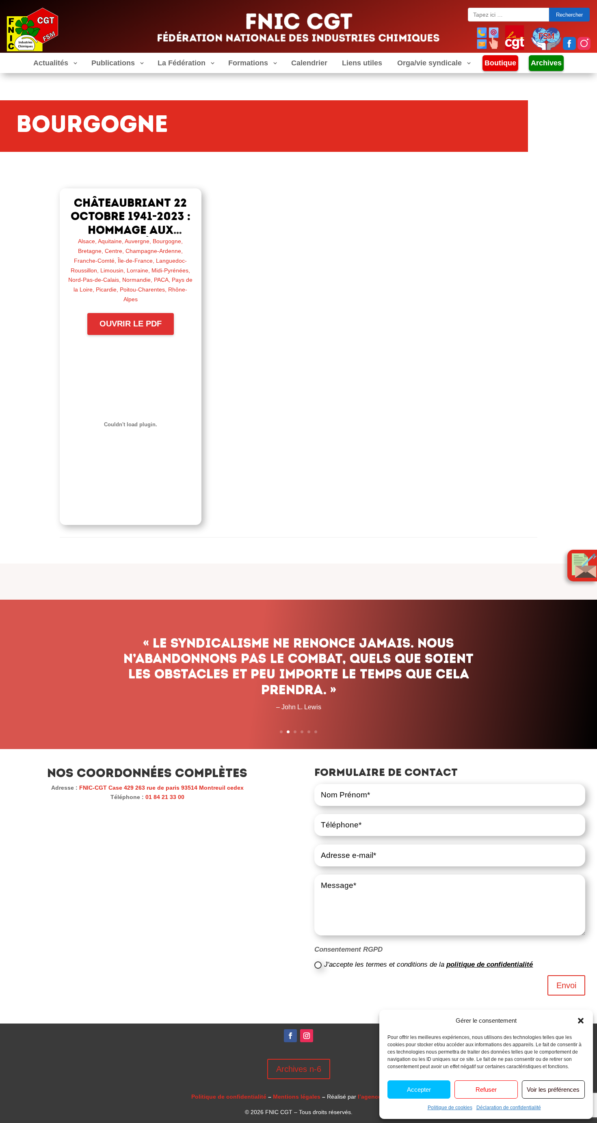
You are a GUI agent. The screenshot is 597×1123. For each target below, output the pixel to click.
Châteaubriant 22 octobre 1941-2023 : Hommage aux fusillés (130, 223)
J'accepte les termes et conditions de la (428, 964)
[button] (581, 1021)
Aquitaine (110, 241)
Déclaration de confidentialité (508, 1107)
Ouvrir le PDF (131, 323)
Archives (546, 63)
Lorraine (137, 270)
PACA (161, 279)
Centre (113, 251)
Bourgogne (167, 241)
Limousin (111, 270)
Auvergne (137, 241)
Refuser (486, 1089)
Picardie (106, 289)
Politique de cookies (450, 1107)
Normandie (136, 279)
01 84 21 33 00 (164, 797)
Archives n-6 (298, 1069)
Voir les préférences (553, 1089)
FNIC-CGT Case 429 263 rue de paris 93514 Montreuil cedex (161, 787)
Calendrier (309, 63)
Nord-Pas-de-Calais (93, 279)
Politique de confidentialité (228, 1096)
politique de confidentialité (489, 964)
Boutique (500, 63)
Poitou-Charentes (142, 289)
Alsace (86, 241)
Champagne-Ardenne (153, 251)
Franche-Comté (94, 260)
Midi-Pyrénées (169, 270)
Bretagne (90, 251)
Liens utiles (362, 63)
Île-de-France (135, 260)
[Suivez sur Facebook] (290, 1035)
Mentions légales (296, 1096)
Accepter (419, 1089)
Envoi (566, 985)
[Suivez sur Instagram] (306, 1035)
